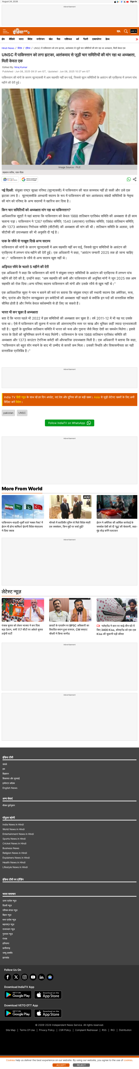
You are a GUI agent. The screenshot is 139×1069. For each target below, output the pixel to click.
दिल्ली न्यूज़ (7, 905)
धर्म (77, 39)
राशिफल (68, 39)
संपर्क (5, 764)
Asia (97, 397)
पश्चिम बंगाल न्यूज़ (10, 910)
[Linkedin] (41, 977)
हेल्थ (108, 39)
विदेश (30, 39)
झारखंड (6, 957)
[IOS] (115, 2)
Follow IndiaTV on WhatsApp (66, 423)
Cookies (10, 1060)
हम (4, 768)
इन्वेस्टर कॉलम (9, 783)
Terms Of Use (27, 1030)
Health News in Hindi (14, 862)
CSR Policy (65, 1030)
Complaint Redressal (86, 1030)
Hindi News (8, 48)
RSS (104, 1030)
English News (10, 787)
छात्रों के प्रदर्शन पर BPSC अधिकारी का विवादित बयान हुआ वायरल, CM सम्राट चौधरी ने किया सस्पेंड (69, 629)
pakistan (8, 412)
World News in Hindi (14, 829)
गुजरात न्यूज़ (8, 933)
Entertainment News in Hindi (18, 833)
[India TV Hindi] (21, 31)
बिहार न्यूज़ (7, 914)
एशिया (27, 48)
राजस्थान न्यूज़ (9, 929)
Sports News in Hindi (14, 838)
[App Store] (48, 995)
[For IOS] (48, 1013)
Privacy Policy (47, 1030)
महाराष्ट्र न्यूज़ (8, 924)
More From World (22, 488)
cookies (128, 1060)
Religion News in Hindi (15, 852)
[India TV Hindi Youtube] (127, 2)
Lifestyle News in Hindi (15, 867)
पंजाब (5, 938)
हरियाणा (6, 943)
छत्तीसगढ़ (6, 948)
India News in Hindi (13, 824)
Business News (11, 848)
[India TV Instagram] (24, 977)
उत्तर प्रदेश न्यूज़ (9, 900)
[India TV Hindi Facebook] (122, 2)
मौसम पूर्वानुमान (9, 805)
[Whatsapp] (129, 179)
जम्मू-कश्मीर (8, 952)
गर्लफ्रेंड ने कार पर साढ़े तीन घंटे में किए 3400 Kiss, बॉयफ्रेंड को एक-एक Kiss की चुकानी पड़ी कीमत (116, 630)
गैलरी (85, 39)
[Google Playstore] (18, 995)
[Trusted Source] (29, 179)
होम (3, 39)
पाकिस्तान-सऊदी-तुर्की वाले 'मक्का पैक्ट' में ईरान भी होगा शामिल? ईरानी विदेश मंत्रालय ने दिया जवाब (22, 526)
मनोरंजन (41, 39)
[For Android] (18, 1013)
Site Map (10, 1030)
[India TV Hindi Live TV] (133, 31)
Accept (61, 1065)
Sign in (133, 1)
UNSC (22, 412)
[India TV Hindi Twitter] (125, 2)
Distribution (125, 1030)
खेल (51, 39)
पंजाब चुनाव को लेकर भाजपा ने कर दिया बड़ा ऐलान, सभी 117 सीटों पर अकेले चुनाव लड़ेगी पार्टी (22, 629)
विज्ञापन (6, 773)
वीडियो (12, 39)
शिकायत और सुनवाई (11, 778)
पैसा (58, 39)
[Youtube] (33, 977)
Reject (81, 1065)
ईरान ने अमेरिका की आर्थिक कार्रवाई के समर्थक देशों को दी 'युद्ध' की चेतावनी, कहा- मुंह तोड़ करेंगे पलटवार (117, 526)
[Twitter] (16, 977)
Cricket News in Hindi (14, 843)
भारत (21, 39)
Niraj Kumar (20, 67)
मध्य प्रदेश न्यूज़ (9, 919)
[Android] (118, 2)
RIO (113, 1030)
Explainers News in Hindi (16, 857)
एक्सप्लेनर (96, 39)
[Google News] (10, 179)
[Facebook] (7, 977)
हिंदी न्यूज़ (21, 397)
